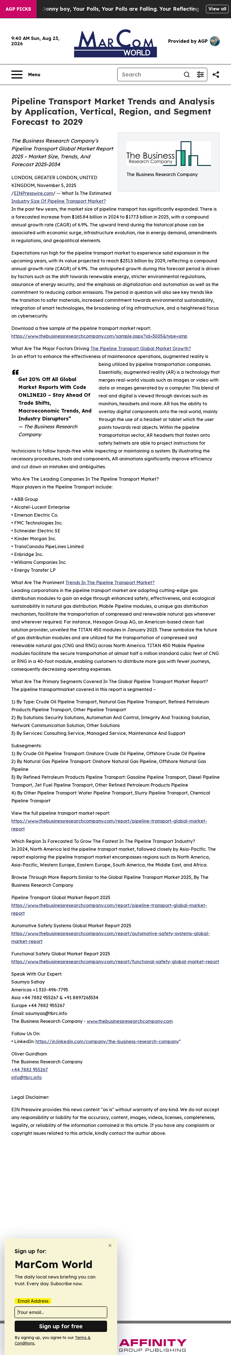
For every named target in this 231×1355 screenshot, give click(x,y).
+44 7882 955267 (29, 1069)
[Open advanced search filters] (200, 74)
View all (217, 9)
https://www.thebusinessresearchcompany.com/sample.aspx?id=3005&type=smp (99, 336)
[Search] (187, 74)
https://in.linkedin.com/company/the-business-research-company (107, 1041)
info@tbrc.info (26, 1077)
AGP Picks (18, 9)
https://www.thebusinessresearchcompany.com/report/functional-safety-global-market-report (115, 961)
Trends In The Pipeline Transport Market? (110, 582)
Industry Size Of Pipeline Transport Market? (58, 201)
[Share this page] (216, 74)
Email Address (32, 1301)
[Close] (110, 1245)
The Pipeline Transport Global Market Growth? (140, 348)
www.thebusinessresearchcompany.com (130, 1021)
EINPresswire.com (33, 193)
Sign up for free (61, 1326)
